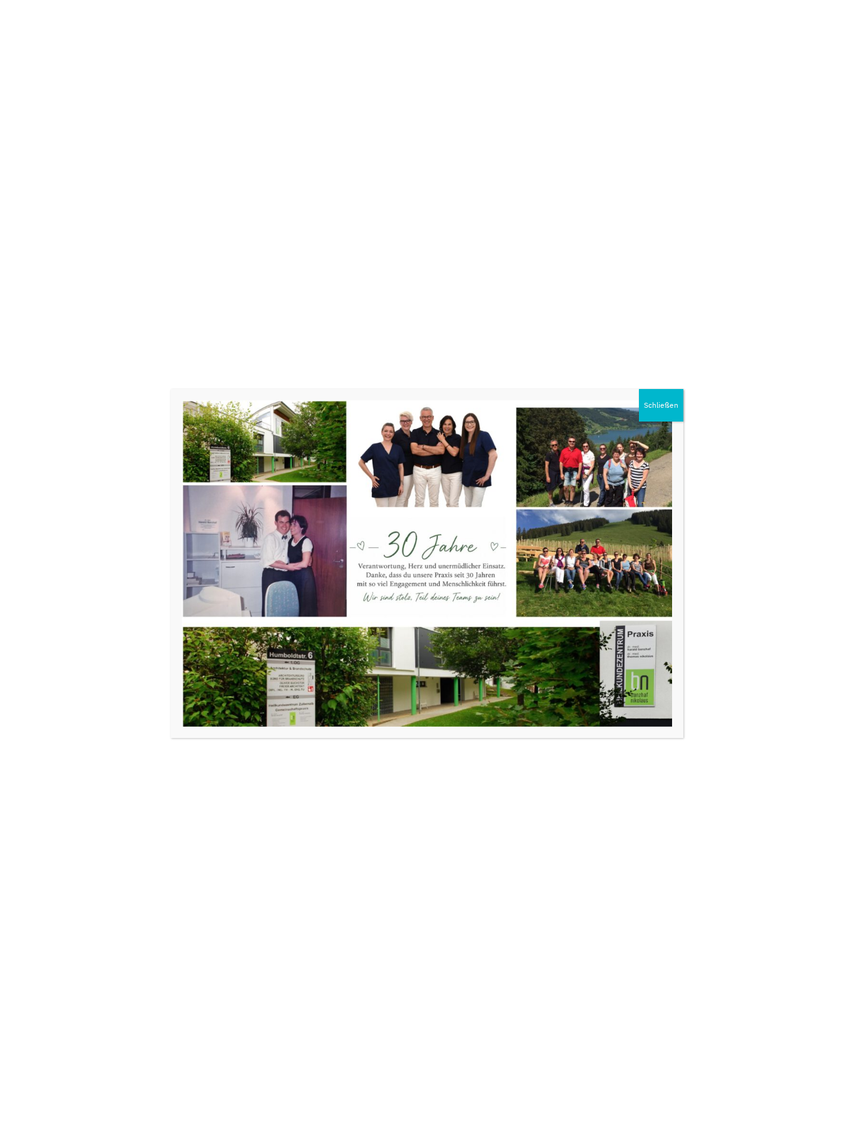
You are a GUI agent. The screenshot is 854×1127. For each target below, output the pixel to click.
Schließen (661, 405)
